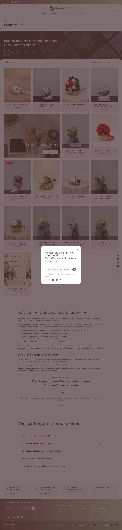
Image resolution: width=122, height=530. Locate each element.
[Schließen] (78, 250)
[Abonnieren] (74, 269)
